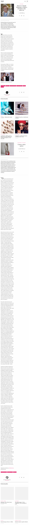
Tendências (16, 520)
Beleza (2, 134)
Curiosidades (19, 142)
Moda (16, 134)
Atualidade (24, 142)
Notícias (4, 134)
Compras (18, 134)
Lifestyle (2, 520)
